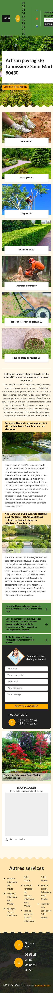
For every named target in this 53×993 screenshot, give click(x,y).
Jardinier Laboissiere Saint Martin (11, 884)
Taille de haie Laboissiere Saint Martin (45, 911)
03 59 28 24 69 (23, 10)
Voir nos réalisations (15, 87)
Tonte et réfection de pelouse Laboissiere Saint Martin (28, 895)
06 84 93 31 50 (23, 27)
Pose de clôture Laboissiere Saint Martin (45, 892)
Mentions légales (42, 985)
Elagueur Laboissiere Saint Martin (11, 899)
